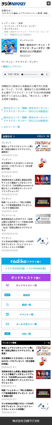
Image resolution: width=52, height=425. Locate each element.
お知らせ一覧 (43, 136)
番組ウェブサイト (12, 66)
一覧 (48, 343)
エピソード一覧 (12, 126)
